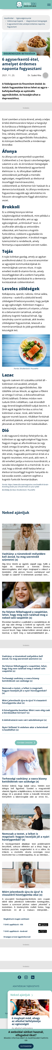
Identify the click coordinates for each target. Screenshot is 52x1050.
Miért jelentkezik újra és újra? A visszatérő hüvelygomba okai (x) (24, 701)
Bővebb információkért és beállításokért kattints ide (26, 1039)
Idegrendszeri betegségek (36, 21)
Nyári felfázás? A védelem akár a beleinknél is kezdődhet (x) (25, 728)
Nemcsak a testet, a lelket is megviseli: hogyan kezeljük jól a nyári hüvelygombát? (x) (24, 690)
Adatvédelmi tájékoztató (26, 986)
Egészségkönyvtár (23, 18)
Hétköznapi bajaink (15, 21)
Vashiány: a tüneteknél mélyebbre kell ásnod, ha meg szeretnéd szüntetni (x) (23, 556)
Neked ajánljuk (20, 994)
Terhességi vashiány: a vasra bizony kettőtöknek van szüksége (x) (20, 679)
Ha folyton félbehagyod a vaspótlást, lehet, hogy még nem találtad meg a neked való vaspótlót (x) (25, 614)
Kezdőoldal (8, 18)
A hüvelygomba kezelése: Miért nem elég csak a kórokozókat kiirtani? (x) (26, 711)
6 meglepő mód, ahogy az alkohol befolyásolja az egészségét (26, 1021)
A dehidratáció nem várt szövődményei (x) (24, 720)
